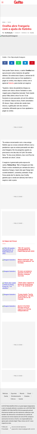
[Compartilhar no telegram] (25, 63)
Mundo (22, 393)
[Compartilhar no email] (32, 63)
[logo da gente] (18, 2)
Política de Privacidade (5, 428)
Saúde (21, 399)
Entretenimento (16, 396)
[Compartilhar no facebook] (5, 63)
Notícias (5, 393)
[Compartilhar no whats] (18, 63)
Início (3, 22)
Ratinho (11, 83)
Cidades (27, 396)
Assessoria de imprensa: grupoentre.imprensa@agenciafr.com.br (23, 428)
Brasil (29, 393)
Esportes (14, 393)
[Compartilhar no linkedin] (11, 63)
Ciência (13, 399)
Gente (9, 22)
